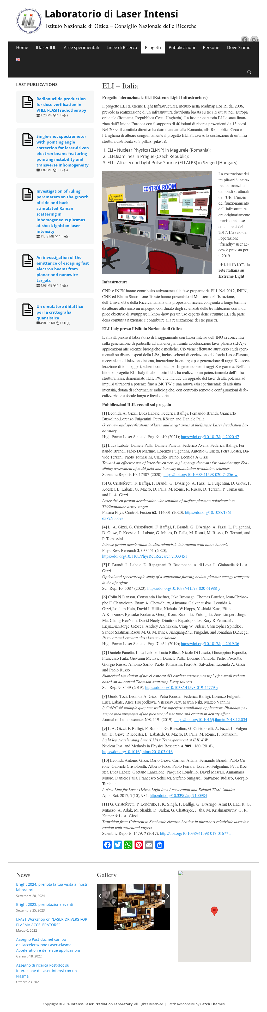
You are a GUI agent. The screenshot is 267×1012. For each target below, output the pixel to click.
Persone (211, 47)
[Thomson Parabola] (144, 896)
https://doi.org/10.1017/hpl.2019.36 (210, 643)
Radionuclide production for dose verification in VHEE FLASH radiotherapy (61, 104)
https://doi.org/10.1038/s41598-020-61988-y (183, 588)
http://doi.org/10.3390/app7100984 (178, 795)
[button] (214, 911)
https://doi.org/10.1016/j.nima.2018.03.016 (137, 751)
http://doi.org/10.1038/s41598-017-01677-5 (196, 833)
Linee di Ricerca (122, 47)
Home (22, 47)
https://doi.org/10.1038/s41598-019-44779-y (181, 687)
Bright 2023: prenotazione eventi (44, 904)
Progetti (153, 47)
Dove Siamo (239, 47)
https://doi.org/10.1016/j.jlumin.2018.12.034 (210, 719)
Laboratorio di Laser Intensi (111, 14)
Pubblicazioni (182, 47)
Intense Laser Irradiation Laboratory (101, 1004)
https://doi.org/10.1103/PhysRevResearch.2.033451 (144, 556)
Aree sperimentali (81, 47)
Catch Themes (212, 1004)
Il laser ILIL (46, 47)
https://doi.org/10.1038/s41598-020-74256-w (200, 474)
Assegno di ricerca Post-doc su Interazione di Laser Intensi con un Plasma (46, 971)
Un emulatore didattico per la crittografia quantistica (60, 312)
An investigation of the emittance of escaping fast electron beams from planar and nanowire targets (63, 269)
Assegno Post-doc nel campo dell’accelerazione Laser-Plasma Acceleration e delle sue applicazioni (48, 945)
